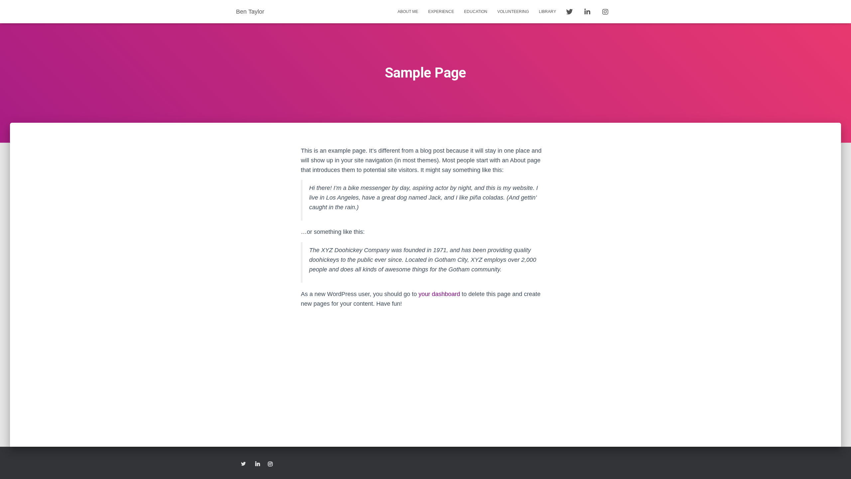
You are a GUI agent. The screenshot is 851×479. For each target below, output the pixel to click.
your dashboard (439, 294)
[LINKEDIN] (257, 464)
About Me (408, 11)
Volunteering (513, 11)
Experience (441, 11)
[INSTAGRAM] (270, 464)
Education (475, 11)
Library (547, 11)
